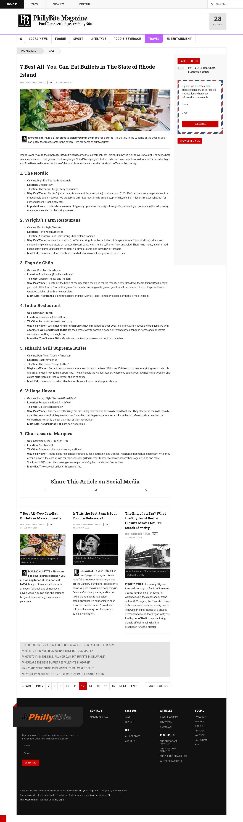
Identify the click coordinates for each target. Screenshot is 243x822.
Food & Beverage (127, 39)
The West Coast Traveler (169, 749)
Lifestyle (98, 39)
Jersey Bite (84, 4)
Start (27, 686)
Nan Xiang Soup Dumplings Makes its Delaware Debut (58, 668)
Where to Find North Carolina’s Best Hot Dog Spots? (57, 650)
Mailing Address (99, 717)
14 (98, 686)
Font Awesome (27, 800)
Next (123, 686)
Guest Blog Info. (169, 717)
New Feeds (165, 727)
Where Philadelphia (171, 761)
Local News (38, 39)
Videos (34, 4)
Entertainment (179, 39)
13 (90, 686)
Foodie (60, 39)
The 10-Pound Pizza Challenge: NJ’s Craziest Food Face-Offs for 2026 (68, 645)
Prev (39, 686)
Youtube (200, 735)
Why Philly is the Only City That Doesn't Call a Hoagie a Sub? (63, 674)
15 (105, 686)
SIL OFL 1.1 (60, 800)
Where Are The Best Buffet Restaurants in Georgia (56, 662)
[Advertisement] (200, 201)
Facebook (200, 717)
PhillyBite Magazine (88, 790)
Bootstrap (25, 795)
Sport (78, 39)
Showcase (166, 722)
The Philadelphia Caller (173, 756)
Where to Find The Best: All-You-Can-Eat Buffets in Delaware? (63, 656)
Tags (127, 717)
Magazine (12, 4)
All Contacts (132, 736)
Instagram (201, 740)
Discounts (58, 4)
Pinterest (200, 731)
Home (21, 39)
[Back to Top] (3, 818)
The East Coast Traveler (168, 742)
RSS (197, 744)
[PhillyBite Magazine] (55, 20)
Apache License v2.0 (100, 795)
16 (113, 686)
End (134, 686)
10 (67, 686)
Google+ (200, 726)
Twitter (199, 721)
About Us (130, 741)
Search (129, 722)
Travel (154, 39)
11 (75, 686)
